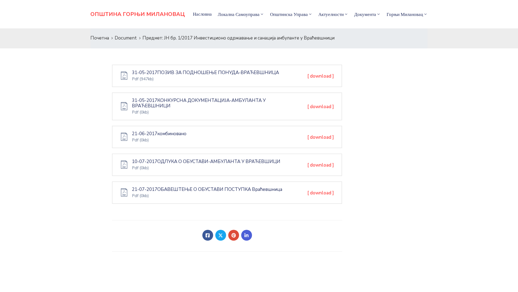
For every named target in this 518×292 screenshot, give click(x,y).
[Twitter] (220, 235)
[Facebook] (207, 235)
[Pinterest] (233, 235)
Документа (365, 14)
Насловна (202, 14)
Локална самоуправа (239, 14)
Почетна (99, 38)
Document (126, 38)
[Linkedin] (246, 235)
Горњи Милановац (405, 14)
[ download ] (320, 76)
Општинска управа (289, 14)
